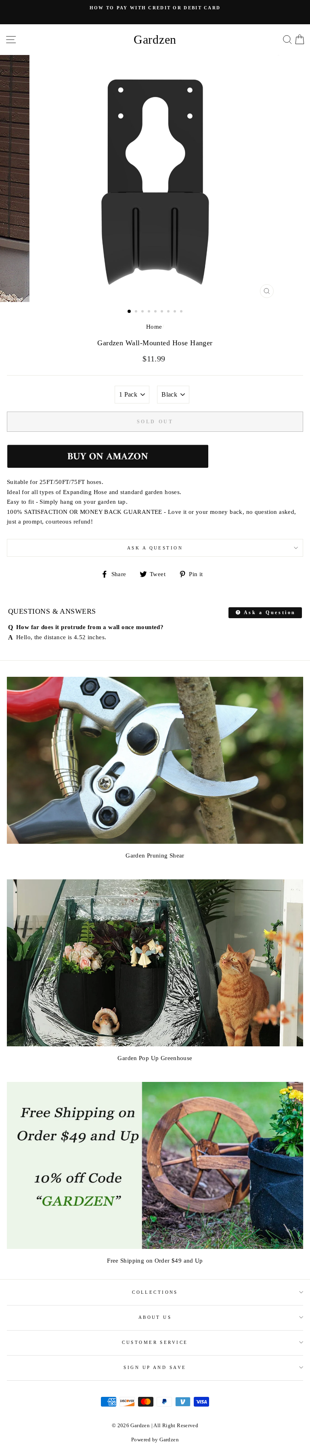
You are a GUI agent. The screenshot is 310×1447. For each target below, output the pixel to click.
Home (154, 326)
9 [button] (182, 312)
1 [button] (130, 312)
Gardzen (155, 39)
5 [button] (156, 312)
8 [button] (176, 312)
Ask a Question (268, 612)
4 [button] (150, 312)
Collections (155, 1292)
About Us (155, 1317)
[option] (155, 178)
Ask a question (155, 547)
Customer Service (155, 1342)
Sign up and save (155, 1367)
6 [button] (163, 312)
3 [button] (143, 312)
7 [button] (169, 312)
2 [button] (137, 312)
